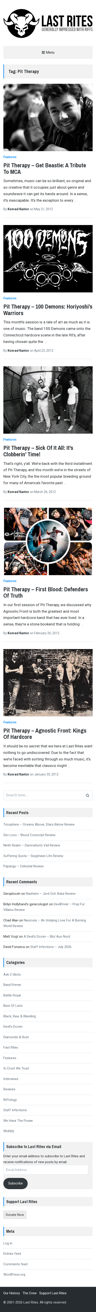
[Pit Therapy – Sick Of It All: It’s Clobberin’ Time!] (48, 400)
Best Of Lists (13, 1006)
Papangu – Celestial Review (23, 866)
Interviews (10, 1079)
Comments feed (15, 1264)
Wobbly (8, 1131)
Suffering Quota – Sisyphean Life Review (33, 856)
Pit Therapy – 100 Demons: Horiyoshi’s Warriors (47, 310)
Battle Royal (12, 995)
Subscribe (15, 1183)
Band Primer (12, 985)
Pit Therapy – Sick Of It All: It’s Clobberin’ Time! (38, 451)
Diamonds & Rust (16, 1037)
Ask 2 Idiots (12, 974)
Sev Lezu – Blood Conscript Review (29, 835)
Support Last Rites (53, 1293)
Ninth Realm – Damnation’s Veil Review (31, 845)
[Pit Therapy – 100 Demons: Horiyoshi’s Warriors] (48, 258)
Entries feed (12, 1254)
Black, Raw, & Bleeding (19, 1016)
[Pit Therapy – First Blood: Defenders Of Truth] (48, 541)
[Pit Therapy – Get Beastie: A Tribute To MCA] (48, 117)
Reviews (9, 1089)
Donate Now (15, 1215)
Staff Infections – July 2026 (50, 947)
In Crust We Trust (16, 1068)
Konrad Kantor (19, 209)
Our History (11, 1293)
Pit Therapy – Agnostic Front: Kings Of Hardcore (44, 734)
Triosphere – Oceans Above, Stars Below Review (39, 824)
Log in (7, 1243)
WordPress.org (14, 1274)
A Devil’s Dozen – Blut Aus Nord (47, 936)
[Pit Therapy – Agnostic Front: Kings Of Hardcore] (48, 682)
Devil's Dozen (13, 1027)
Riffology (10, 1100)
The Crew (30, 1293)
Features (10, 157)
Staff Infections (15, 1110)
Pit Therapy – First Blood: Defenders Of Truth (45, 592)
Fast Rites (10, 1047)
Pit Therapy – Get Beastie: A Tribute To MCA (44, 168)
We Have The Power (18, 1121)
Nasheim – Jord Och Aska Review (50, 894)
